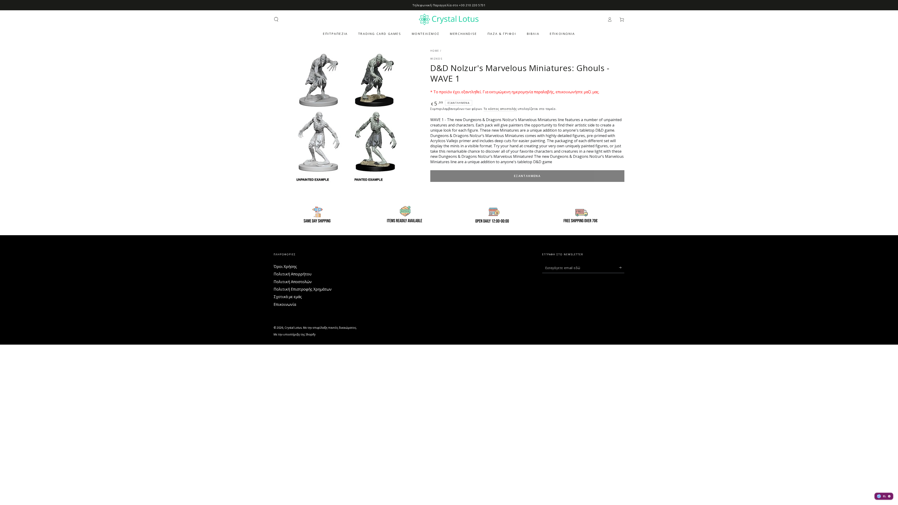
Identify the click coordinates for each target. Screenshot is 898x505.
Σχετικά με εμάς (288, 296)
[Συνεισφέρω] (621, 268)
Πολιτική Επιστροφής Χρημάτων (303, 289)
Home (434, 50)
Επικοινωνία (285, 304)
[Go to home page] (449, 19)
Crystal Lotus (293, 328)
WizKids (436, 58)
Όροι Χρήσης (285, 266)
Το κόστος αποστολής (500, 109)
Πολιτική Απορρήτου (292, 274)
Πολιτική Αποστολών (293, 281)
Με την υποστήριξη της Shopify (294, 334)
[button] (276, 19)
